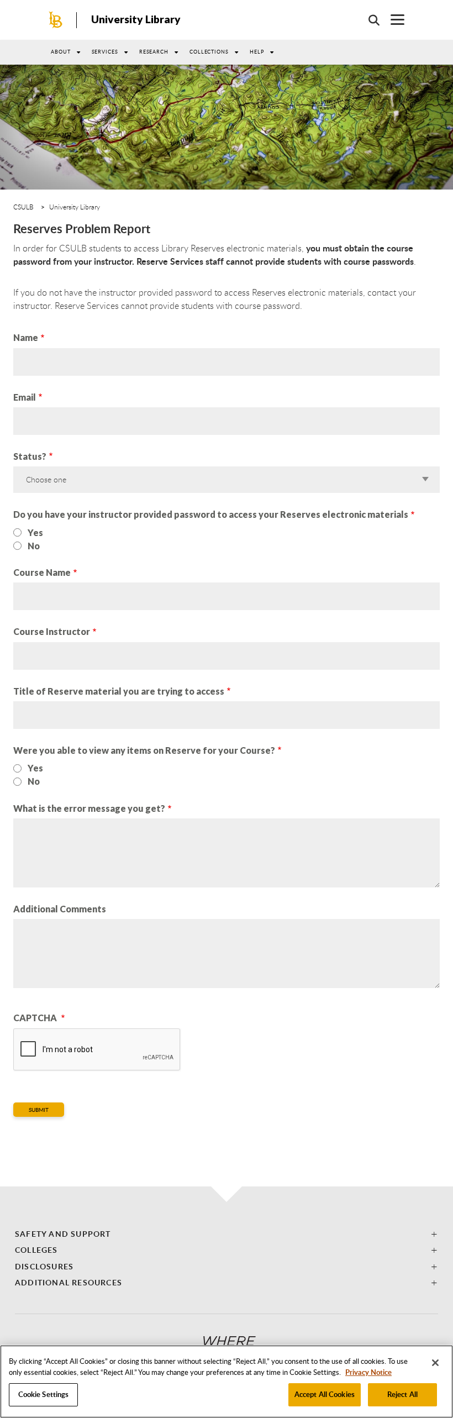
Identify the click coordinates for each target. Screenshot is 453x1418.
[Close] (435, 1363)
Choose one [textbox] (46, 479)
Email (24, 397)
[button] (226, 1233)
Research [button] (153, 51)
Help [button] (257, 51)
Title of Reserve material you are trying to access (118, 691)
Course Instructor (51, 631)
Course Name (42, 572)
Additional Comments (59, 909)
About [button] (61, 51)
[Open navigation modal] (392, 19)
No (34, 545)
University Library (136, 19)
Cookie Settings (43, 1394)
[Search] (368, 20)
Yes (35, 532)
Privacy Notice (368, 1372)
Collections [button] (209, 51)
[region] (226, 1381)
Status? (29, 456)
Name (25, 337)
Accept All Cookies (324, 1394)
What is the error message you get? (89, 808)
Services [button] (105, 51)
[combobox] (225, 479)
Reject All (402, 1394)
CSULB (23, 206)
